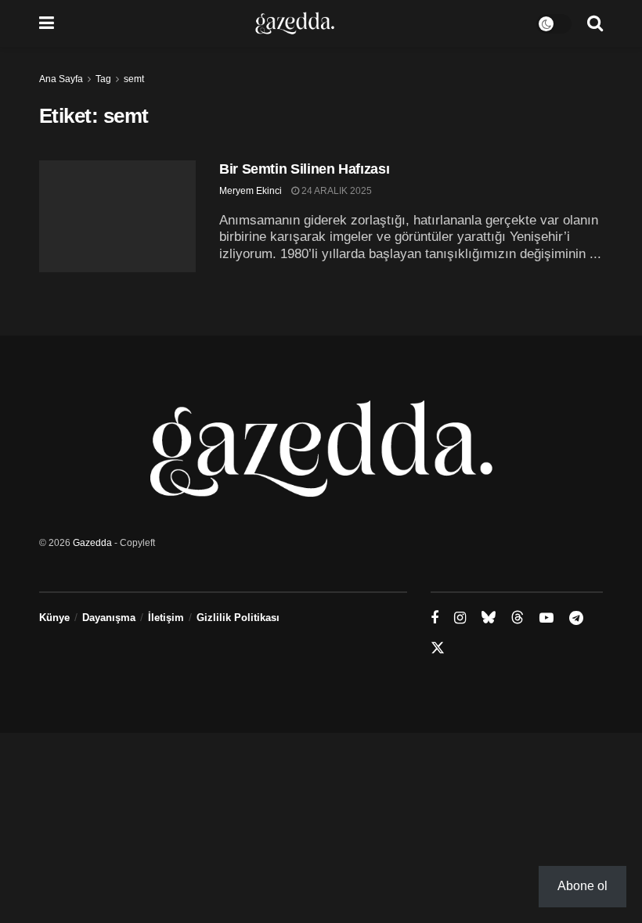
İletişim (166, 617)
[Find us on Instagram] (460, 618)
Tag (103, 79)
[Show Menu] (46, 23)
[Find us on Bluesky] (489, 618)
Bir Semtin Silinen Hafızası (304, 169)
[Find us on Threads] (517, 618)
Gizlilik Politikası (238, 617)
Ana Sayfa (61, 79)
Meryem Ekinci (250, 190)
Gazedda (92, 542)
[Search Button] (595, 23)
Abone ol (582, 885)
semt (134, 79)
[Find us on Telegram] (576, 618)
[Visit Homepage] (294, 23)
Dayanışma (108, 617)
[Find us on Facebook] (434, 618)
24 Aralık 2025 (335, 190)
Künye (54, 617)
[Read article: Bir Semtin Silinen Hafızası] (117, 216)
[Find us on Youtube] (546, 618)
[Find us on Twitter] (438, 648)
